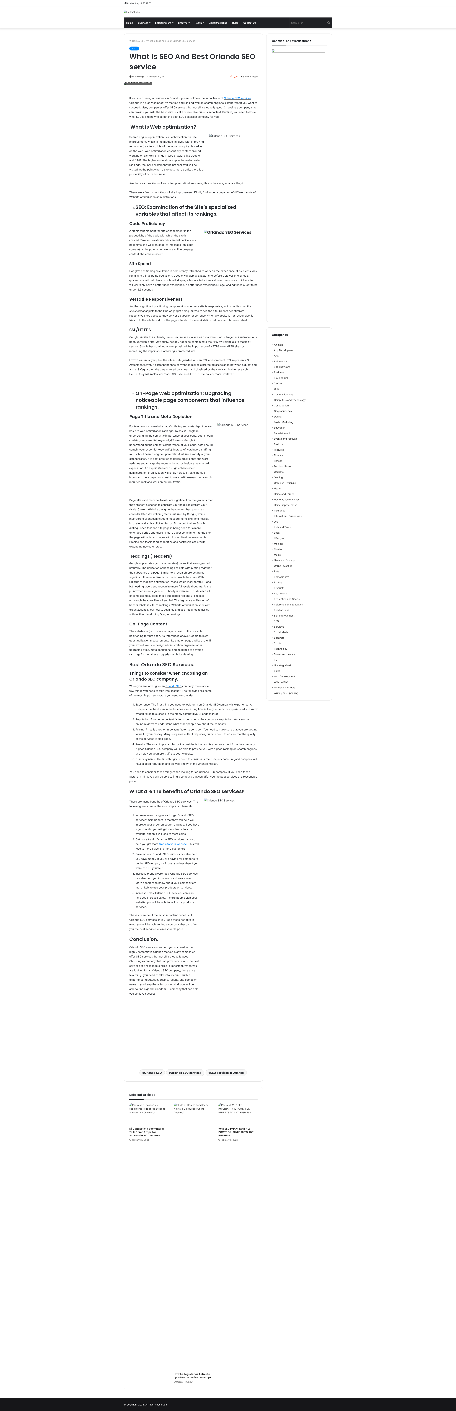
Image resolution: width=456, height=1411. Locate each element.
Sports (277, 643)
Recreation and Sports (287, 599)
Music (277, 554)
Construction (281, 405)
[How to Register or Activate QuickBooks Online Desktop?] (193, 1237)
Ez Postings (138, 76)
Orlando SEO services (237, 98)
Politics (278, 582)
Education (279, 427)
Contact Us (249, 22)
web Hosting (281, 682)
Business (143, 22)
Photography (281, 576)
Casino (278, 383)
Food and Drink (282, 466)
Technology (280, 648)
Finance (278, 455)
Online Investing (283, 565)
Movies (278, 549)
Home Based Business (286, 499)
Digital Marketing (218, 22)
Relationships (281, 610)
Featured (279, 449)
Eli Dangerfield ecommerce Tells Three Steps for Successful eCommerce (147, 1132)
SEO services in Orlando (227, 1072)
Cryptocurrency (283, 411)
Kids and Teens (282, 527)
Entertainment (163, 22)
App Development (284, 350)
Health (198, 22)
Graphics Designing (285, 483)
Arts (276, 355)
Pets (276, 571)
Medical (278, 543)
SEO (143, 40)
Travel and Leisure (284, 654)
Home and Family (284, 494)
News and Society (284, 560)
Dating (277, 416)
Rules (235, 22)
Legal (277, 532)
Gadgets (279, 471)
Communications (283, 394)
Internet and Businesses (288, 516)
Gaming (278, 477)
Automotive (280, 361)
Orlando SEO (173, 686)
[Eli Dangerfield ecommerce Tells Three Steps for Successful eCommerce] (149, 1114)
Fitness (278, 460)
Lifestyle (183, 22)
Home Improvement (285, 505)
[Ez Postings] (132, 12)
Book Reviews (282, 366)
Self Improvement (284, 615)
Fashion (278, 444)
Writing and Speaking (286, 693)
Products (279, 588)
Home (129, 22)
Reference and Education (288, 604)
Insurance (279, 510)
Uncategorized (282, 665)
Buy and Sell (281, 377)
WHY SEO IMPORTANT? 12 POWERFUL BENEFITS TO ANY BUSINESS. (235, 1132)
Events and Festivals (285, 438)
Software (279, 637)
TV (275, 659)
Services (279, 626)
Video (277, 670)
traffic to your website (173, 844)
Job (276, 521)
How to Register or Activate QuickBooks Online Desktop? (192, 1375)
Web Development (284, 676)
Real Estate (280, 593)
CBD (276, 389)
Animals (278, 344)
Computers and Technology (290, 400)
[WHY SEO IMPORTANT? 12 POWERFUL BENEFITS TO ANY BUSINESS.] (238, 1114)
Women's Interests (284, 687)
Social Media (281, 632)
